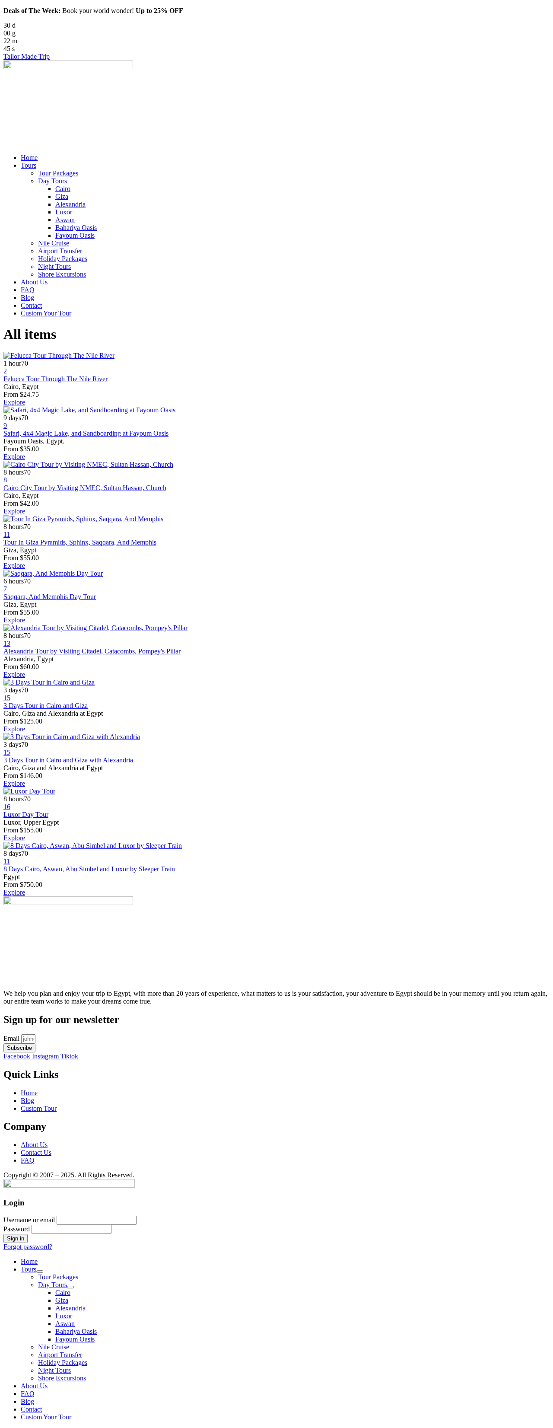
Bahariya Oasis (76, 227)
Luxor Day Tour (25, 814)
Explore (14, 402)
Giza (61, 196)
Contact (31, 305)
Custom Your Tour (46, 313)
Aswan (65, 219)
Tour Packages (58, 173)
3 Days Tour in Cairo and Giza (45, 705)
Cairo (62, 188)
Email (12, 1038)
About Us (34, 282)
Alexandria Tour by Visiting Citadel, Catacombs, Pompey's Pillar (92, 651)
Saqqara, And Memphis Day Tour (49, 596)
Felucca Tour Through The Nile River (55, 378)
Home (29, 157)
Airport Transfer (60, 251)
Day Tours (52, 181)
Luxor (63, 212)
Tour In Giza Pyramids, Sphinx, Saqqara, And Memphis (79, 542)
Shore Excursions (62, 274)
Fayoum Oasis (75, 235)
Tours (28, 165)
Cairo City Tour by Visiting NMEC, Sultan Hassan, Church (84, 487)
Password (16, 1229)
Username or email (29, 1220)
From (11, 394)
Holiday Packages (62, 258)
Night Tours (54, 266)
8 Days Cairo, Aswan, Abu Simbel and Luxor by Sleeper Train (89, 869)
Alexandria (70, 204)
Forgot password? (27, 1246)
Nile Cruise (53, 243)
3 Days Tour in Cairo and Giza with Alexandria (68, 760)
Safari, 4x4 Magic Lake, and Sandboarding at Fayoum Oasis (85, 433)
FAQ (28, 289)
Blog (27, 297)
